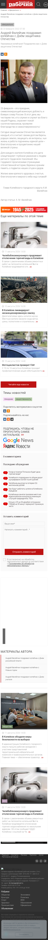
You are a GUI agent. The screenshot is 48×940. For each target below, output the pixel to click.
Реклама (24, 855)
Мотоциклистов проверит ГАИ (18, 365)
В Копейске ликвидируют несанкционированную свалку (18, 311)
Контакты (14, 855)
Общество (5, 895)
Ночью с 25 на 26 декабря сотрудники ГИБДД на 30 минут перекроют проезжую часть (26, 504)
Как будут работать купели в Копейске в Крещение (25, 490)
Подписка (32, 855)
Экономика (25, 895)
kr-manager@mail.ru (16, 883)
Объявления (7, 908)
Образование (26, 903)
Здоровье (5, 903)
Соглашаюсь (24, 934)
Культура (5, 897)
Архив (41, 855)
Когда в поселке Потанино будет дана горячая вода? (24, 473)
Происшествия (7, 905)
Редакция (5, 855)
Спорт (3, 900)
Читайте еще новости (18, 384)
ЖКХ (22, 900)
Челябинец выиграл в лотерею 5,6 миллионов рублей (23, 484)
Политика (24, 897)
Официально (25, 905)
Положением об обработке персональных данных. (20, 564)
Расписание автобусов (10, 857)
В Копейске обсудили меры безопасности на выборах (16, 738)
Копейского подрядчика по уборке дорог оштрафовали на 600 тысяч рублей (26, 479)
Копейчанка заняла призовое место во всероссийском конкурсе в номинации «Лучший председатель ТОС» (25, 496)
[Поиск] (38, 4)
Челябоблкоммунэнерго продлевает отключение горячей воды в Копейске (22, 257)
